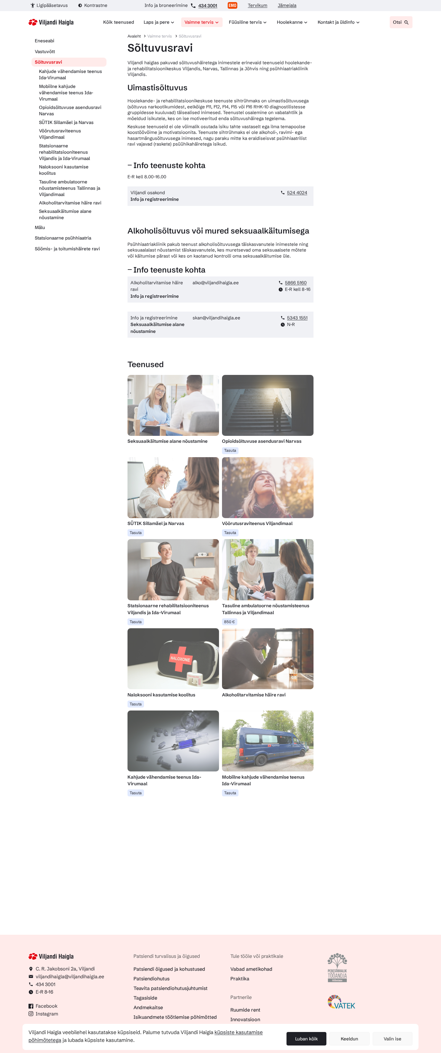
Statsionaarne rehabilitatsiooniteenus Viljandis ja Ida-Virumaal (64, 152)
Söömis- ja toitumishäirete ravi (67, 249)
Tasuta (230, 450)
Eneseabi (44, 41)
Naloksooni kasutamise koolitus (63, 170)
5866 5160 (296, 282)
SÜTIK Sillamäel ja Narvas (66, 122)
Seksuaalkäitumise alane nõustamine (65, 214)
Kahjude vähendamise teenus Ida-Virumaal (70, 74)
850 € (229, 621)
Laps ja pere (157, 22)
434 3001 (207, 5)
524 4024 (297, 192)
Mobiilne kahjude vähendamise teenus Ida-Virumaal (66, 92)
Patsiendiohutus (152, 979)
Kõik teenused (118, 22)
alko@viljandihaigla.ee (216, 282)
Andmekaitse (148, 1007)
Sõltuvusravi (48, 62)
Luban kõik (306, 1039)
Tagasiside (145, 998)
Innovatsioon (245, 1019)
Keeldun (349, 1039)
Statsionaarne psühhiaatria (63, 238)
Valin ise (392, 1039)
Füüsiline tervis (245, 22)
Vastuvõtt (45, 51)
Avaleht (134, 36)
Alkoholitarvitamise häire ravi (70, 203)
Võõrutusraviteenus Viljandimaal (60, 134)
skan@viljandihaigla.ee (216, 318)
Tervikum (257, 5)
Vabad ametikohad (251, 969)
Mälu (40, 227)
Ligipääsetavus (52, 5)
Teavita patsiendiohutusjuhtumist (171, 988)
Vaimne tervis (199, 22)
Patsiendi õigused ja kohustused (169, 969)
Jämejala (287, 5)
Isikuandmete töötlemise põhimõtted (175, 1017)
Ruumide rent (245, 1010)
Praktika (239, 979)
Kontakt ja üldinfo (336, 22)
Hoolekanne (290, 22)
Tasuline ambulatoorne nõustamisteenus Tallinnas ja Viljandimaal (69, 188)
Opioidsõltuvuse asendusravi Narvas (70, 110)
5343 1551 (297, 318)
